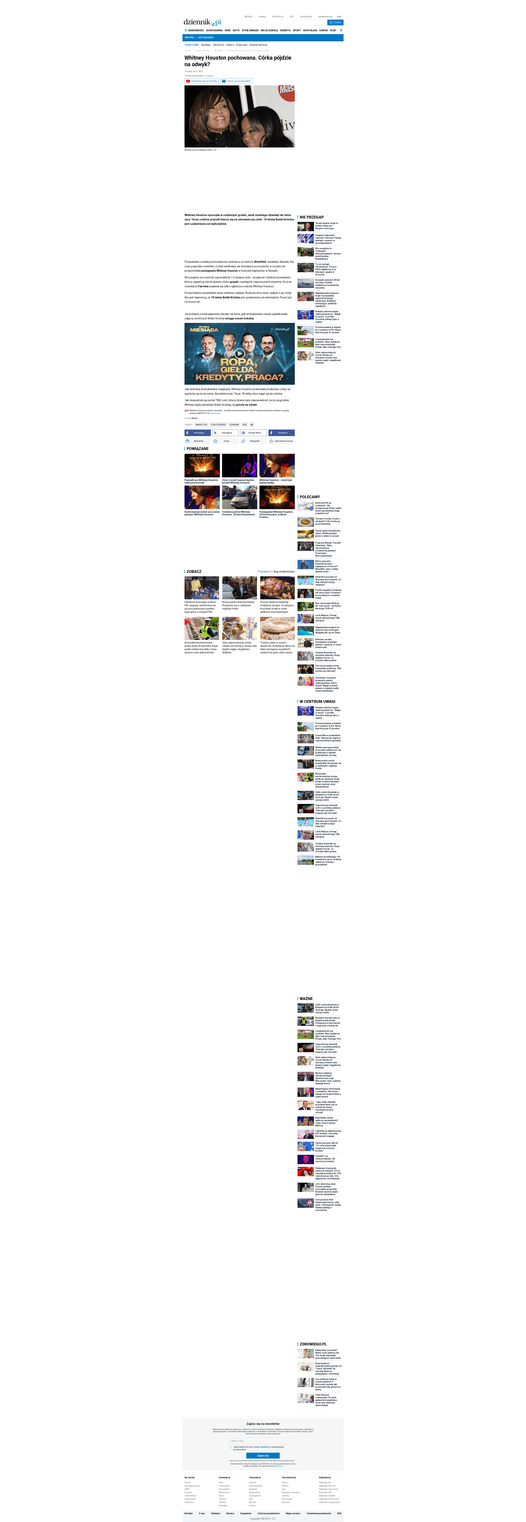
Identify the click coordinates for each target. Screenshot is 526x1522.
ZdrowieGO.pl (306, 16)
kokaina (234, 424)
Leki (283, 1489)
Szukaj (337, 22)
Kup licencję (215, 413)
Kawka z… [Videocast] (236, 45)
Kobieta (252, 1482)
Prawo (285, 1482)
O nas (202, 1513)
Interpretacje (190, 1499)
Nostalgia (206, 45)
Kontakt (189, 1513)
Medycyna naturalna (291, 1492)
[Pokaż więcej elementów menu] (341, 30)
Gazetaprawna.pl (192, 1486)
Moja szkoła (254, 1492)
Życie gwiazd (255, 1496)
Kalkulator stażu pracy (328, 1489)
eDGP (187, 1489)
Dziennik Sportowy (258, 45)
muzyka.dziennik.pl (202, 51)
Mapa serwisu (293, 1513)
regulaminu (265, 1447)
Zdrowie (222, 1499)
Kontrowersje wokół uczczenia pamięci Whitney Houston (202, 513)
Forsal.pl (188, 1492)
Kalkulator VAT (325, 1492)
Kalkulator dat (325, 1482)
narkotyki (201, 424)
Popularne (264, 571)
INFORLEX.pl (277, 16)
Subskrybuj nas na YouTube (204, 81)
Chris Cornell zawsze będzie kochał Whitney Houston (238, 481)
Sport (221, 1496)
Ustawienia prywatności (319, 1513)
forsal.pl (262, 16)
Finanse (285, 1486)
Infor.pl (188, 1482)
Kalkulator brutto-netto (329, 1499)
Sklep (339, 16)
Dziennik (188, 51)
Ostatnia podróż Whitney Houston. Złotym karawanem (238, 513)
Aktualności (206, 37)
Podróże (222, 1502)
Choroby (285, 1496)
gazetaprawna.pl (325, 16)
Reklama (215, 1513)
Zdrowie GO (218, 45)
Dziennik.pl (224, 1477)
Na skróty (190, 1477)
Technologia (224, 1486)
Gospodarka (224, 1489)
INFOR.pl (248, 16)
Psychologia (287, 1499)
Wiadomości (224, 1492)
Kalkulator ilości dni (327, 1486)
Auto (221, 1482)
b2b (245, 424)
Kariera (230, 1513)
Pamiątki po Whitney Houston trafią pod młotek (201, 481)
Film (251, 1499)
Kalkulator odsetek (327, 1496)
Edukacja (253, 1489)
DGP (292, 16)
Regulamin (246, 1513)
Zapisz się (263, 1455)
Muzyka (189, 37)
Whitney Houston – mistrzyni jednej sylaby (275, 481)
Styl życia (286, 1502)
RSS (339, 1513)
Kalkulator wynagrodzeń (329, 1502)
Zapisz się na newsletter (239, 81)
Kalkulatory (325, 1477)
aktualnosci (218, 51)
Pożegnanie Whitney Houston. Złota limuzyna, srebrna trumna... (276, 514)
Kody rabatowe (255, 1486)
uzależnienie (218, 424)
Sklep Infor (189, 1502)
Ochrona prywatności (269, 1513)
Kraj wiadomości (284, 571)
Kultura (252, 1505)
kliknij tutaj (279, 1466)
